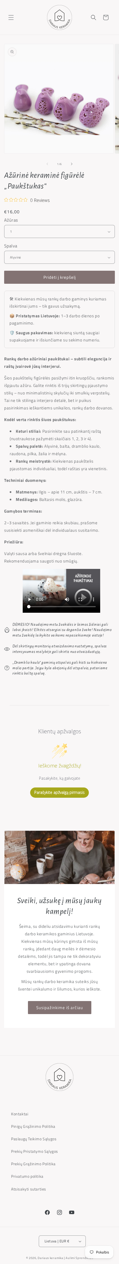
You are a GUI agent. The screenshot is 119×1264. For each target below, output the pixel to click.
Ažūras (11, 220)
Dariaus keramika (50, 1258)
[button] (11, 17)
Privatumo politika (27, 1176)
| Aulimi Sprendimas (78, 1258)
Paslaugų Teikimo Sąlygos (33, 1139)
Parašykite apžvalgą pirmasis (59, 792)
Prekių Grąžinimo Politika (33, 1164)
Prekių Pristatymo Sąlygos (34, 1151)
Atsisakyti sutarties (28, 1189)
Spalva (10, 245)
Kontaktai (19, 1114)
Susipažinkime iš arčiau (59, 1007)
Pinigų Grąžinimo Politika (33, 1126)
